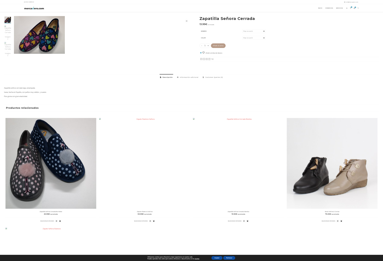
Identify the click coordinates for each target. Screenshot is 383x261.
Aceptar (216, 258)
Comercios (329, 8)
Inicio (320, 8)
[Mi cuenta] (347, 8)
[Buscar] (358, 8)
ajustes (197, 259)
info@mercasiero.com (352, 2)
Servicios (339, 8)
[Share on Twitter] (204, 59)
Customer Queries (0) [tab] (214, 77)
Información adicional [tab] (188, 77)
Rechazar (229, 258)
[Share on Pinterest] (207, 59)
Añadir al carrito (218, 46)
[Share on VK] (212, 59)
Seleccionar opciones (47, 221)
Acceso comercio (29, 2)
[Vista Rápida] (56, 221)
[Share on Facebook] (201, 59)
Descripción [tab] (167, 77)
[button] (187, 21)
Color (203, 38)
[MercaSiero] (34, 8)
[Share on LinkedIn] (209, 59)
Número (204, 31)
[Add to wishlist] (60, 221)
